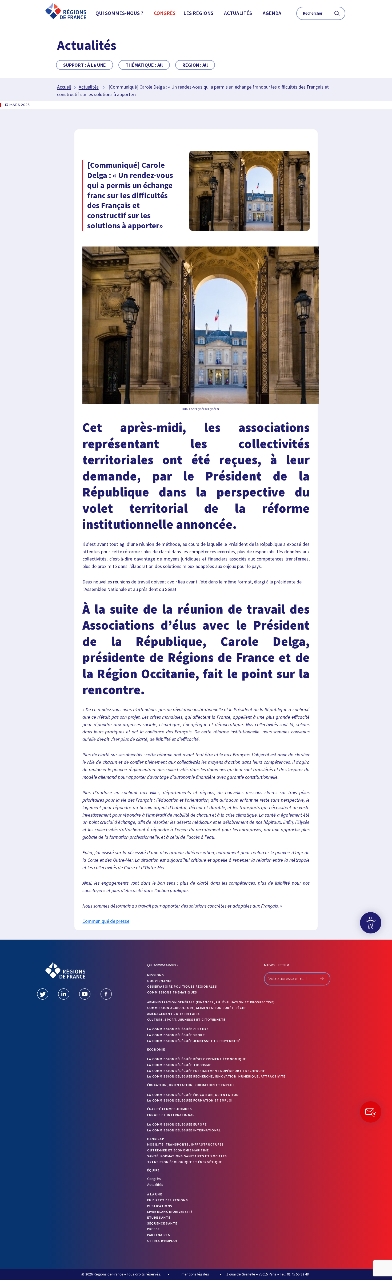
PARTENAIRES (158, 1235)
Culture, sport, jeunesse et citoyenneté (186, 1019)
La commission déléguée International (184, 1130)
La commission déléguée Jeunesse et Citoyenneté (194, 1041)
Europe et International (171, 1115)
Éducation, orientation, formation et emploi (190, 1085)
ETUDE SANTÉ (158, 1217)
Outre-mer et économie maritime (178, 1150)
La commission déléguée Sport (176, 1035)
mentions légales (195, 1274)
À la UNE (154, 1194)
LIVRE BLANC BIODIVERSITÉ (170, 1212)
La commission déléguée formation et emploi (190, 1100)
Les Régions (198, 13)
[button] (120, 13)
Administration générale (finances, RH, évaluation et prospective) (211, 1002)
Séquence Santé (162, 1223)
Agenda (272, 13)
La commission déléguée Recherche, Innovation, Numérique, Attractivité (216, 1076)
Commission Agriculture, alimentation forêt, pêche (197, 1008)
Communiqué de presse (105, 921)
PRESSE (153, 1229)
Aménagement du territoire (173, 1014)
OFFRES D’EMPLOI (162, 1241)
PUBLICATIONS (160, 1206)
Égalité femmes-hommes (169, 1109)
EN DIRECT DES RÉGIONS (167, 1200)
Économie (156, 1049)
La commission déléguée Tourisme (179, 1065)
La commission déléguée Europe (177, 1124)
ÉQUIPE (153, 1170)
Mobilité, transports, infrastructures (185, 1144)
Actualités (238, 13)
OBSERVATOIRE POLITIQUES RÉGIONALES (182, 986)
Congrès (164, 13)
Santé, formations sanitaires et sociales (187, 1156)
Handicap (155, 1139)
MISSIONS (155, 975)
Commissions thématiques (172, 992)
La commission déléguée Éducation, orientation (193, 1095)
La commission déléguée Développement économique (196, 1059)
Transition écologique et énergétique (184, 1162)
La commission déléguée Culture (178, 1029)
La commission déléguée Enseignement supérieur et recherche (206, 1071)
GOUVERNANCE (159, 981)
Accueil (64, 87)
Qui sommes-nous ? (119, 13)
